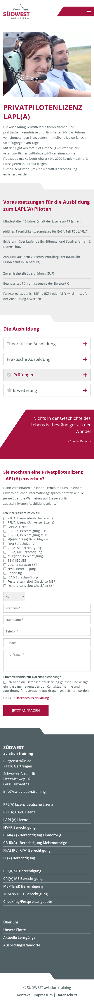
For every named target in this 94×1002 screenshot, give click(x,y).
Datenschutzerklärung (32, 698)
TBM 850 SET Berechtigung (25, 894)
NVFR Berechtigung (22, 569)
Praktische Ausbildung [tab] (28, 359)
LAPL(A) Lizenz (18, 527)
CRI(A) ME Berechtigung (25, 552)
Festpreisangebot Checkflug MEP (31, 581)
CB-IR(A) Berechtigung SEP (27, 531)
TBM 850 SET (17, 560)
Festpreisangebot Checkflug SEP (31, 585)
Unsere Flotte (14, 929)
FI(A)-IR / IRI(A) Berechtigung (28, 539)
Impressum (43, 995)
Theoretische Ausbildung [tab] (31, 344)
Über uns (11, 922)
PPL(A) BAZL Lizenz (19, 812)
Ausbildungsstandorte (21, 945)
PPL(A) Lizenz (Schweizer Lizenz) (31, 522)
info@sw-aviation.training (24, 791)
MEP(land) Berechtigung (25, 556)
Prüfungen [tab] (23, 375)
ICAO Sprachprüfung (23, 577)
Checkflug (15, 573)
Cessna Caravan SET (22, 564)
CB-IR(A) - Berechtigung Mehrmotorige (35, 842)
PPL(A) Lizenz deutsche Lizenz (28, 804)
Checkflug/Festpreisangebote (27, 901)
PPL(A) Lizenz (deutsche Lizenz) (30, 518)
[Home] (16, 18)
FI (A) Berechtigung (19, 858)
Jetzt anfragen (26, 710)
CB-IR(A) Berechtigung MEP (27, 535)
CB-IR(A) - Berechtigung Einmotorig (32, 835)
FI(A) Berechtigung (21, 543)
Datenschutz (66, 995)
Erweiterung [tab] (24, 390)
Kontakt (23, 995)
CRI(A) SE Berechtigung (24, 548)
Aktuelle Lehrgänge (19, 937)
